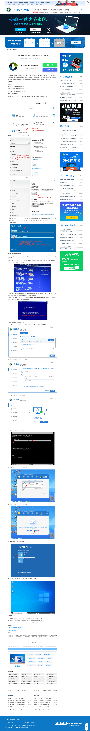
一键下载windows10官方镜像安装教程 (68, 234)
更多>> (81, 76)
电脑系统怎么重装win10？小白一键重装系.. (43, 700)
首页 (34, 10)
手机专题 (40, 661)
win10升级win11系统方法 (65, 229)
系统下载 (53, 10)
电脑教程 (59, 10)
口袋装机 (17, 666)
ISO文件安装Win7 (64, 182)
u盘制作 (70, 12)
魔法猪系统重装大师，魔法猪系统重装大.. (42, 704)
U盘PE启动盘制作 (37, 678)
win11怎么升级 (24, 676)
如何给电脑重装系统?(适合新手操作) (16, 627)
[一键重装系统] (17, 10)
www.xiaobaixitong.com (38, 646)
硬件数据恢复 (32, 661)
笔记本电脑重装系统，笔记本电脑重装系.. (16, 704)
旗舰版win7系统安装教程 (26, 683)
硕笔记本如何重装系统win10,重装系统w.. (42, 702)
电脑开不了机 (37, 676)
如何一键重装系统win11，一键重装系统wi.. (42, 706)
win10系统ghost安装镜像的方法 (67, 240)
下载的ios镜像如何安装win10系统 (67, 243)
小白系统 (18, 727)
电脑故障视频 (47, 654)
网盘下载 (50, 70)
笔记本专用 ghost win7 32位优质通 (68, 133)
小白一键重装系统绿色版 (52, 681)
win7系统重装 (37, 681)
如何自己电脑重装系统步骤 (66, 89)
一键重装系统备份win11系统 (52, 676)
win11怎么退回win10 (51, 674)
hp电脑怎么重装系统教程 (65, 92)
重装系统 (15, 49)
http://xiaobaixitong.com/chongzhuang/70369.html (36, 649)
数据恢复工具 (41, 658)
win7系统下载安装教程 (65, 193)
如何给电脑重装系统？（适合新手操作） (20, 690)
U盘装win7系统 (37, 674)
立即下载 (50, 65)
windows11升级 (12, 681)
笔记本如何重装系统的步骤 (66, 97)
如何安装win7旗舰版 (43, 12)
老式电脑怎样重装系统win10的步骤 (68, 100)
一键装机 (51, 12)
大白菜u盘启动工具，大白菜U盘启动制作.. (42, 709)
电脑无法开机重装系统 (26, 681)
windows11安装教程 (13, 674)
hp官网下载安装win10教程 (66, 231)
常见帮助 (66, 10)
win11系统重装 (24, 678)
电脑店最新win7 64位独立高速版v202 (68, 144)
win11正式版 (11, 678)
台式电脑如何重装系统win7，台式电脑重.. (16, 700)
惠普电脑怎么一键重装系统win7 (67, 86)
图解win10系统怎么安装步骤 (66, 237)
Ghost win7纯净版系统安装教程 (67, 179)
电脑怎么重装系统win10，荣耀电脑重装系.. (17, 709)
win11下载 (38, 654)
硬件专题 (50, 658)
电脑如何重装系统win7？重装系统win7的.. (16, 698)
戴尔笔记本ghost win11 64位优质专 (68, 135)
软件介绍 (46, 10)
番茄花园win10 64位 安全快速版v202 (68, 150)
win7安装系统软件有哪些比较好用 (67, 196)
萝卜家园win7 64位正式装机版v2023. (68, 130)
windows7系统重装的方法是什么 (67, 199)
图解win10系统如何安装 (65, 248)
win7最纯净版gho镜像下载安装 (67, 185)
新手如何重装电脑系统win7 (14, 683)
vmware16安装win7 (64, 12)
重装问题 (31, 654)
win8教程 (48, 665)
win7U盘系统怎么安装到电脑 (66, 188)
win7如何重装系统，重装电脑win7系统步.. (16, 702)
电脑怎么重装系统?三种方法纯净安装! (16, 630)
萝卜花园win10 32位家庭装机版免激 (68, 141)
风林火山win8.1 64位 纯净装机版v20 (68, 147)
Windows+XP (56, 12)
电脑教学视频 (32, 658)
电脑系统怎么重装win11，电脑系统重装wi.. (17, 706)
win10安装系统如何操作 (65, 246)
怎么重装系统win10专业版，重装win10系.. (42, 698)
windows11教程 (50, 683)
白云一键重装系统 (76, 12)
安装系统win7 (24, 674)
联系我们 (13, 719)
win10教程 (40, 665)
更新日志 (23, 719)
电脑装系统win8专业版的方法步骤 (67, 94)
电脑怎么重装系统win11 (65, 80)
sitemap (18, 719)
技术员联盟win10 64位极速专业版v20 (68, 138)
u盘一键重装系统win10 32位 (14, 676)
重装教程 (39, 10)
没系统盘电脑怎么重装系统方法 (67, 83)
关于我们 (8, 719)
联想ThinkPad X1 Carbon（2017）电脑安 (69, 191)
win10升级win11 (50, 678)
